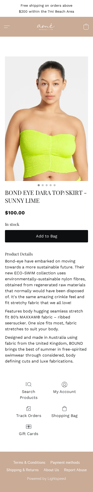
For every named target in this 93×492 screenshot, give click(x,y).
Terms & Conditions (29, 463)
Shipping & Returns (22, 470)
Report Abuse (75, 470)
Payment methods (65, 463)
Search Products (28, 394)
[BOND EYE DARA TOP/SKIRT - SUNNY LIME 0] (46, 118)
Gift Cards (28, 433)
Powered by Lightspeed (46, 479)
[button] (46, 27)
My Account (64, 391)
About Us (51, 470)
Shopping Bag (64, 415)
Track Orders (28, 415)
